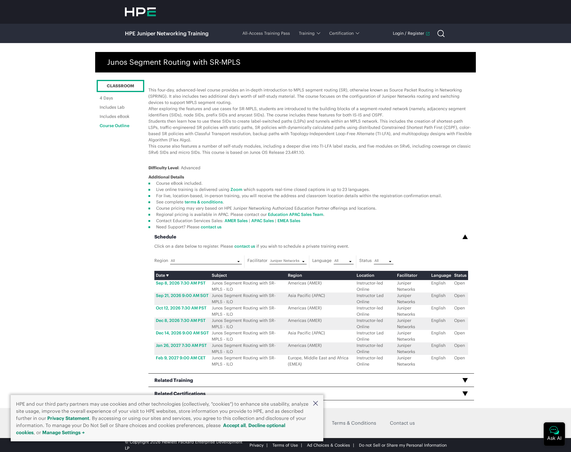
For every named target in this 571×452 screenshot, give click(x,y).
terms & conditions (204, 202)
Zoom (236, 189)
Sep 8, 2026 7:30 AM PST (181, 283)
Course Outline (114, 125)
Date (161, 275)
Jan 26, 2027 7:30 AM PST (181, 345)
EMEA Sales (288, 220)
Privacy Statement (68, 418)
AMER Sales (236, 220)
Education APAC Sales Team (295, 214)
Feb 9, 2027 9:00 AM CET (181, 358)
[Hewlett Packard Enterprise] (140, 12)
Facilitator (257, 260)
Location (365, 275)
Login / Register (408, 33)
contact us (211, 227)
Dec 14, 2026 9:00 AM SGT (182, 333)
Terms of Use (285, 445)
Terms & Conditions (354, 423)
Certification (341, 33)
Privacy (256, 445)
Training (307, 33)
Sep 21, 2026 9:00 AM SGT (182, 295)
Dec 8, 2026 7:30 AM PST (181, 320)
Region (161, 260)
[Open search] (441, 34)
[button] (315, 403)
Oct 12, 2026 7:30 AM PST (181, 308)
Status (365, 260)
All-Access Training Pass (266, 33)
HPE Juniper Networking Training (166, 33)
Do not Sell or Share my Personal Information (403, 445)
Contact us (402, 423)
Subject (219, 275)
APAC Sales (262, 220)
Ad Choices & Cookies (328, 445)
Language (322, 260)
